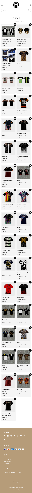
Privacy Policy (16, 490)
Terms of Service (9, 490)
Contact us (6, 463)
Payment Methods (8, 459)
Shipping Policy (8, 461)
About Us (6, 458)
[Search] (28, 10)
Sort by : (17, 21)
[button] (1, 4)
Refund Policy (24, 490)
